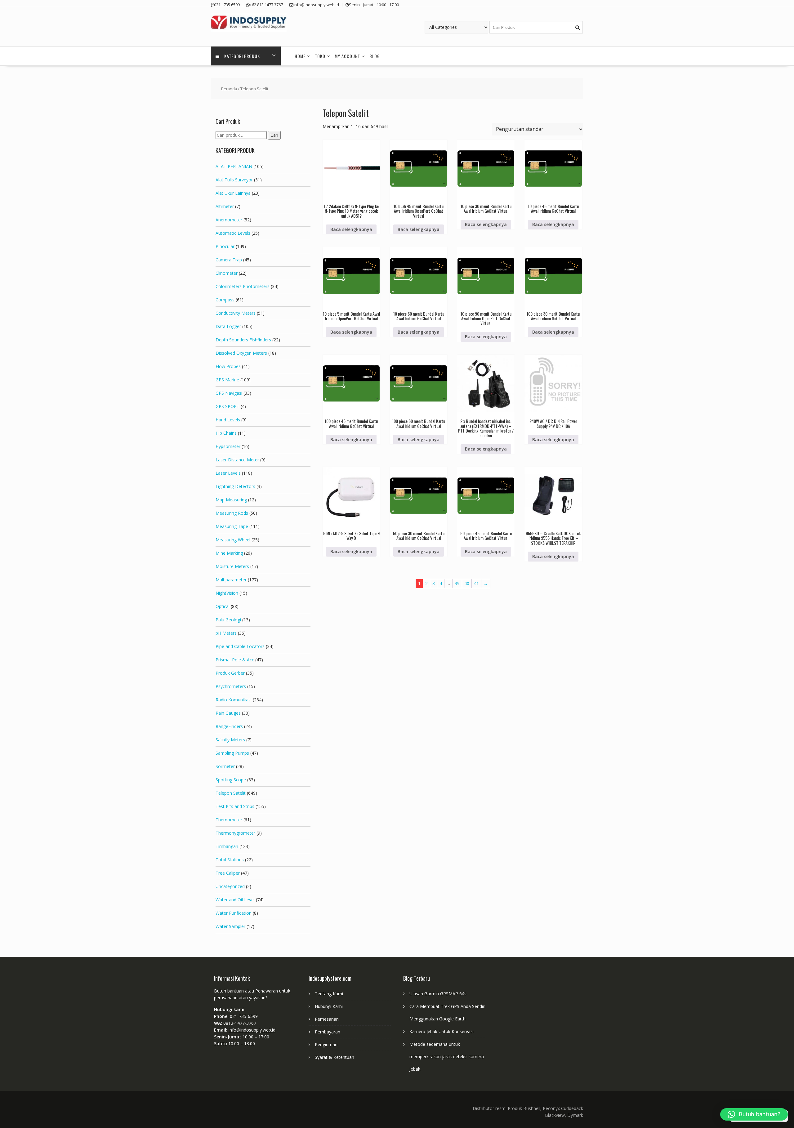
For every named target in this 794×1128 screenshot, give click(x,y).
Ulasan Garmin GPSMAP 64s (437, 994)
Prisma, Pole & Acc (235, 660)
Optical (223, 606)
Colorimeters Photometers (243, 286)
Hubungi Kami (329, 1006)
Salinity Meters (230, 740)
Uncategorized (230, 886)
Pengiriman (326, 1044)
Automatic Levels (233, 233)
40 (466, 583)
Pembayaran (327, 1032)
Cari (274, 135)
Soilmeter (225, 766)
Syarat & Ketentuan (334, 1057)
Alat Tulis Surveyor (234, 180)
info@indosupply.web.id (252, 1030)
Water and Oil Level (235, 900)
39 (457, 583)
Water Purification (234, 913)
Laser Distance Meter (237, 460)
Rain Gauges (228, 713)
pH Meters (226, 633)
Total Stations (230, 860)
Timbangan (227, 846)
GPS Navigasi (229, 393)
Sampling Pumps (232, 753)
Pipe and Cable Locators (240, 646)
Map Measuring (231, 500)
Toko (320, 56)
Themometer (229, 820)
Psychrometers (231, 686)
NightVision (227, 593)
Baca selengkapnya (351, 229)
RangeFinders (229, 726)
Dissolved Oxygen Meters (241, 353)
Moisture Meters (232, 566)
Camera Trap (229, 260)
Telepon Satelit (231, 793)
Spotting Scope (231, 780)
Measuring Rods (232, 513)
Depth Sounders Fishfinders (243, 340)
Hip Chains (226, 433)
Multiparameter (231, 580)
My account (347, 56)
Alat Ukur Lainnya (233, 193)
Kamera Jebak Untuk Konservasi (441, 1031)
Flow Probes (228, 366)
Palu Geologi (228, 620)
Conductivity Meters (236, 313)
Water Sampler (230, 926)
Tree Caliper (228, 873)
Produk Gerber (230, 673)
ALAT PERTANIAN (234, 166)
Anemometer (229, 220)
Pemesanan (327, 1019)
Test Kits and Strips (235, 806)
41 (476, 583)
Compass (225, 300)
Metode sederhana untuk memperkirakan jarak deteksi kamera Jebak (446, 1056)
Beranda (229, 88)
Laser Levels (228, 473)
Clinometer (227, 273)
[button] (754, 1114)
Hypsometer (228, 446)
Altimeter (225, 206)
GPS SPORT (227, 406)
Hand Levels (228, 420)
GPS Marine (227, 380)
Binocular (225, 246)
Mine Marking (229, 553)
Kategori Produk (242, 56)
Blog (374, 56)
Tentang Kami (329, 994)
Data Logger (228, 326)
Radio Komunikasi (234, 700)
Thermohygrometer (235, 833)
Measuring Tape (232, 526)
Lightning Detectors (235, 486)
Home (300, 56)
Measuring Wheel (233, 540)
